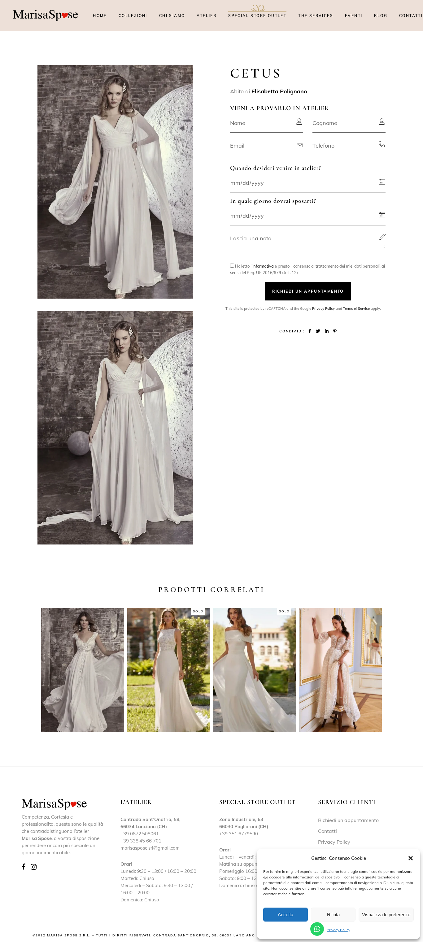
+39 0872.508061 (139, 834)
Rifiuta (333, 914)
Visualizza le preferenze (386, 914)
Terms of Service (356, 308)
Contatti (327, 831)
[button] (411, 858)
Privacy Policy (338, 929)
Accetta (285, 914)
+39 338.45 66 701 (140, 841)
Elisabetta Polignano (279, 91)
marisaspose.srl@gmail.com (150, 848)
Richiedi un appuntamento (348, 820)
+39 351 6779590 (238, 834)
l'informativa (262, 266)
